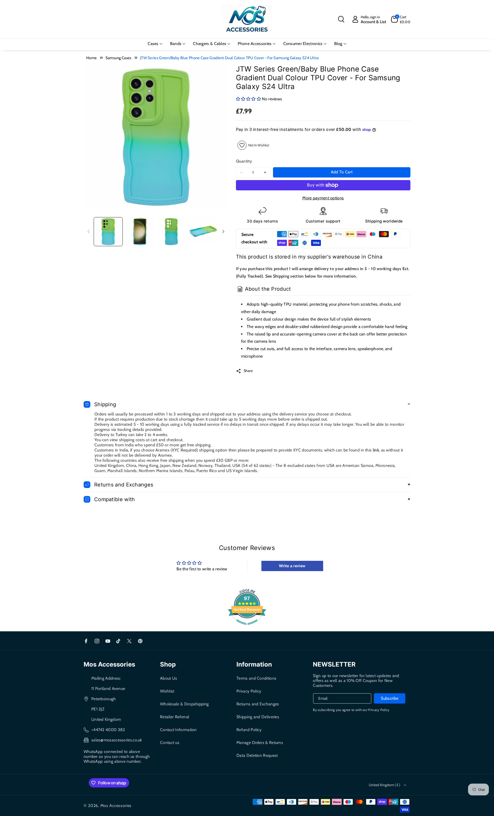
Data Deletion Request (257, 755)
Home (91, 58)
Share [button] (248, 370)
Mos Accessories (116, 805)
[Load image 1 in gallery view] (108, 231)
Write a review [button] (292, 565)
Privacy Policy (248, 691)
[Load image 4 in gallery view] (203, 231)
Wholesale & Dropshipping (184, 704)
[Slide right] (223, 231)
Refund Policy (248, 729)
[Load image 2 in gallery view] (139, 231)
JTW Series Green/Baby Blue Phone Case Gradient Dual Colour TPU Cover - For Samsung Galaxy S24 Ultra (229, 58)
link (376, 450)
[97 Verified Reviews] (247, 627)
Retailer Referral (174, 716)
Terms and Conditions (256, 678)
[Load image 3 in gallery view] (171, 231)
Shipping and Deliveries (257, 716)
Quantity (244, 161)
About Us (168, 678)
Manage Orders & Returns (259, 742)
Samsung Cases (118, 58)
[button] (341, 19)
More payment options (323, 198)
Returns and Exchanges (257, 704)
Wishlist (167, 691)
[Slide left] (88, 231)
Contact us (169, 742)
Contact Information (178, 729)
